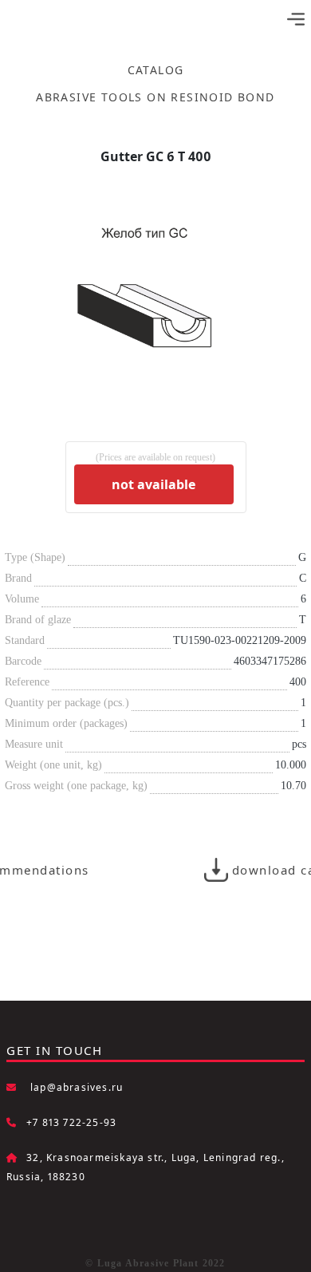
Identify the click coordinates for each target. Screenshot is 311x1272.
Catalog (156, 69)
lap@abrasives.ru (76, 1087)
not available (153, 484)
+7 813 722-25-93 (71, 1122)
